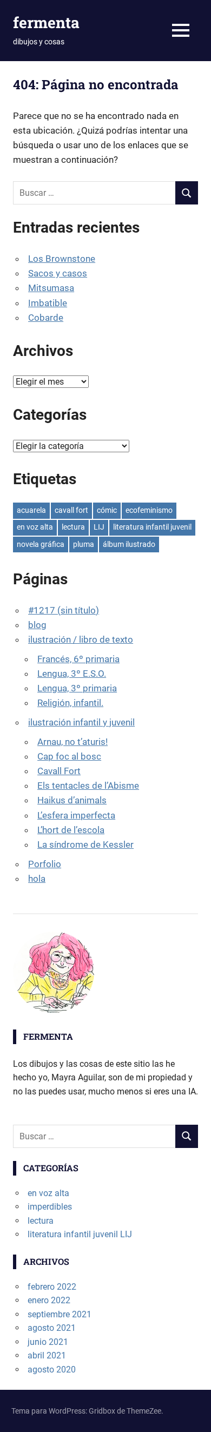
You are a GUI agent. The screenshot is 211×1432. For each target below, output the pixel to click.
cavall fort (71, 510)
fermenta (46, 22)
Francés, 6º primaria (78, 659)
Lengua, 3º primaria (77, 688)
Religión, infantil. (70, 702)
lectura (73, 527)
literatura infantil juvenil (152, 527)
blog (37, 624)
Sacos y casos (57, 273)
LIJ (99, 527)
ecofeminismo (149, 510)
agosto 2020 (52, 1369)
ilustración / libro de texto (80, 639)
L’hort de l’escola (70, 829)
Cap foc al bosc (69, 756)
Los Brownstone (61, 258)
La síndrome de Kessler (85, 844)
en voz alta (35, 527)
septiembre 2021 (59, 1314)
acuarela (31, 510)
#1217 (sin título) (63, 610)
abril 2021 (47, 1355)
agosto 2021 (52, 1328)
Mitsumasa (51, 287)
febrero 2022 (52, 1287)
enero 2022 (49, 1300)
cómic (107, 510)
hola (36, 878)
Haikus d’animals (72, 800)
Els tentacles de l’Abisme (88, 785)
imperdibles (50, 1207)
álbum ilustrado (129, 544)
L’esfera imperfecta (76, 815)
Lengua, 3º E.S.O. (71, 673)
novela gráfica (40, 544)
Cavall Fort (59, 771)
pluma (83, 544)
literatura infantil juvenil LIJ (80, 1234)
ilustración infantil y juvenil (81, 722)
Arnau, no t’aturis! (72, 741)
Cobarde (45, 317)
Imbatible (47, 303)
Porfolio (44, 864)
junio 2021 (48, 1342)
